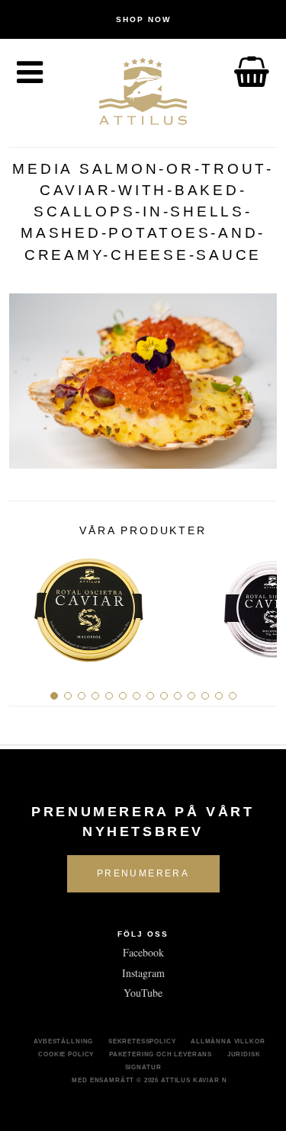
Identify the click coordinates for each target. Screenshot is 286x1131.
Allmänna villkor (228, 1041)
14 (232, 696)
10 (178, 696)
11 (191, 696)
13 (219, 696)
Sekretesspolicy (142, 1041)
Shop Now (143, 19)
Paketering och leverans (160, 1054)
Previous (26, 603)
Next (260, 603)
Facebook (143, 952)
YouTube (143, 992)
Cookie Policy (66, 1054)
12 (205, 696)
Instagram (143, 973)
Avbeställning (63, 1041)
